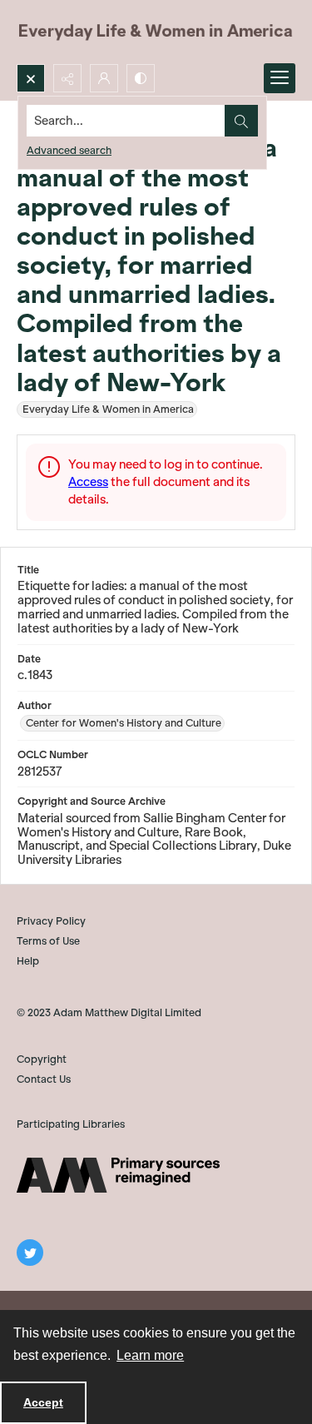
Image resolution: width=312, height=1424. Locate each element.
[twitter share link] (30, 1252)
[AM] (118, 1175)
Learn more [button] (150, 1355)
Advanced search (69, 150)
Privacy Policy (51, 921)
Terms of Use (48, 941)
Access (88, 481)
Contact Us (44, 1079)
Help (28, 961)
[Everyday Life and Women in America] (156, 32)
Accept (43, 1402)
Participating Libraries (71, 1124)
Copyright (42, 1059)
